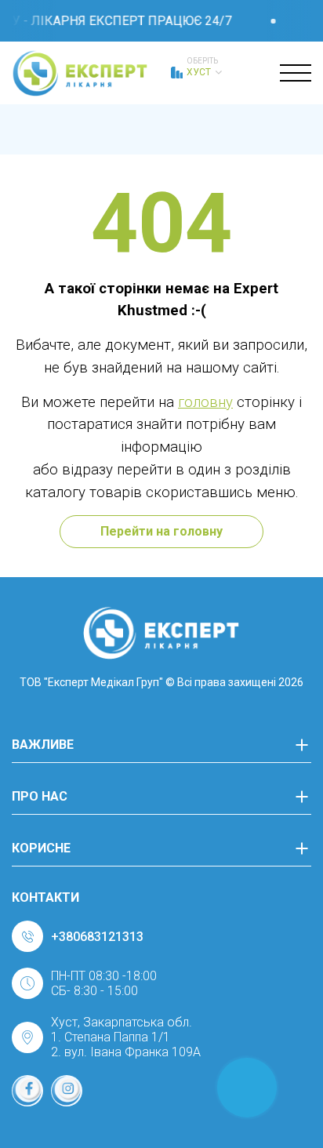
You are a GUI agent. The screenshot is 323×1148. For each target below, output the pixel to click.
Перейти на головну (161, 531)
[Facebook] (27, 1090)
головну (205, 402)
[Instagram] (66, 1090)
